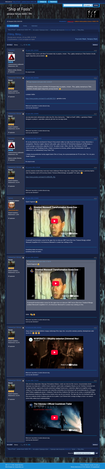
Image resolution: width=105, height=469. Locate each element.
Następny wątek (92, 39)
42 (24, 45)
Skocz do (70, 453)
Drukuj (95, 44)
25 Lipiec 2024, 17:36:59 (32, 198)
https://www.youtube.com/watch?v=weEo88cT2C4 (41, 98)
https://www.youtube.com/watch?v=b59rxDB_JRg (40, 177)
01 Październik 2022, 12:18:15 (33, 138)
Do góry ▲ (97, 465)
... (22, 45)
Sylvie (73, 30)
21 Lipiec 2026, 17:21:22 (32, 380)
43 (26, 45)
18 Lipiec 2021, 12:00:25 (32, 50)
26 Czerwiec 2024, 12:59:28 (33, 167)
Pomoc (82, 465)
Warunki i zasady (89, 465)
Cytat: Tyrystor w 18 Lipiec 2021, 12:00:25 (40, 82)
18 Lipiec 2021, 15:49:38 (32, 77)
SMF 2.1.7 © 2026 (9, 465)
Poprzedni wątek (80, 39)
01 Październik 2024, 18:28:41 (33, 327)
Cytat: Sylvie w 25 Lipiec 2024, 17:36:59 (40, 261)
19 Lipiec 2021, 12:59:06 (32, 113)
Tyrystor (11, 50)
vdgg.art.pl (70, 21)
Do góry (10, 444)
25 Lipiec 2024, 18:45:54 (32, 257)
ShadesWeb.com (19, 467)
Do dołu (9, 44)
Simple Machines (19, 465)
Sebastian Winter (14, 78)
